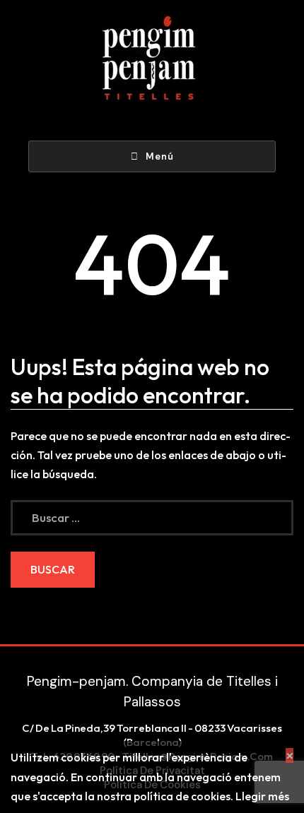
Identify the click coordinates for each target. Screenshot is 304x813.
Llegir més (262, 796)
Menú (160, 156)
